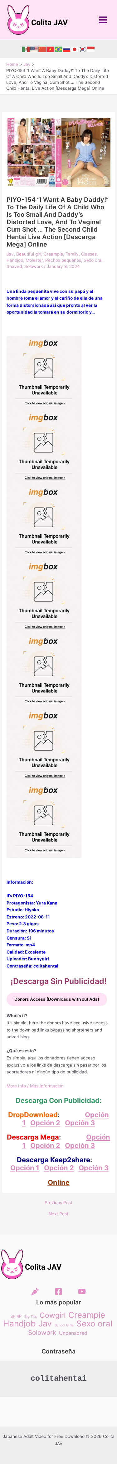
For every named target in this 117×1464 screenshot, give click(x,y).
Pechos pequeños (63, 260)
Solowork (33, 266)
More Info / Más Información (35, 1085)
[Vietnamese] (50, 49)
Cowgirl (53, 1315)
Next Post (58, 1214)
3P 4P (16, 1316)
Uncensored (73, 1333)
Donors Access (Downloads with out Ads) (56, 999)
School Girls (64, 1325)
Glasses (89, 254)
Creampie (53, 254)
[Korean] (83, 49)
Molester (34, 260)
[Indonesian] (91, 49)
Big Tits (30, 1316)
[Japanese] (75, 49)
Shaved (14, 266)
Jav (10, 254)
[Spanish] (26, 49)
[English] (34, 49)
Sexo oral (93, 260)
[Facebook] (58, 1291)
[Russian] (67, 49)
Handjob (15, 260)
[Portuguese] (59, 49)
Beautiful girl (28, 254)
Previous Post (58, 1203)
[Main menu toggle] (103, 20)
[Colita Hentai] (35, 1291)
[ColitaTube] (82, 1291)
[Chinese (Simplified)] (42, 49)
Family (72, 254)
